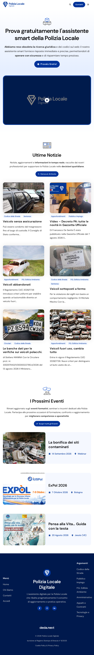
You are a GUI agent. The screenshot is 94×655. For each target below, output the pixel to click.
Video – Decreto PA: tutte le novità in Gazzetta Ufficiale (69, 223)
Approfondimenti (58, 216)
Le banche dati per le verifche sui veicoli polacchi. (22, 350)
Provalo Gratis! (49, 64)
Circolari (7, 343)
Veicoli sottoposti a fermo (68, 289)
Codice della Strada (12, 216)
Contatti (79, 4)
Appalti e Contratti (81, 605)
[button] (47, 100)
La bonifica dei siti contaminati (63, 444)
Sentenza (55, 284)
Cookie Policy (40, 645)
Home (6, 584)
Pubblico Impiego (76, 216)
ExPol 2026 (57, 485)
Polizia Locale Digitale (47, 584)
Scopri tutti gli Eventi (48, 424)
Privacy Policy (53, 645)
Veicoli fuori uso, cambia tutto (67, 350)
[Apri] (88, 4)
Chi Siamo (8, 589)
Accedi (6, 601)
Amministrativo (84, 597)
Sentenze (27, 216)
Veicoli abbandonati (17, 284)
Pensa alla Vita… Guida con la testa (67, 526)
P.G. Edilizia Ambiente (31, 279)
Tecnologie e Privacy (83, 614)
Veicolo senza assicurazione (22, 221)
